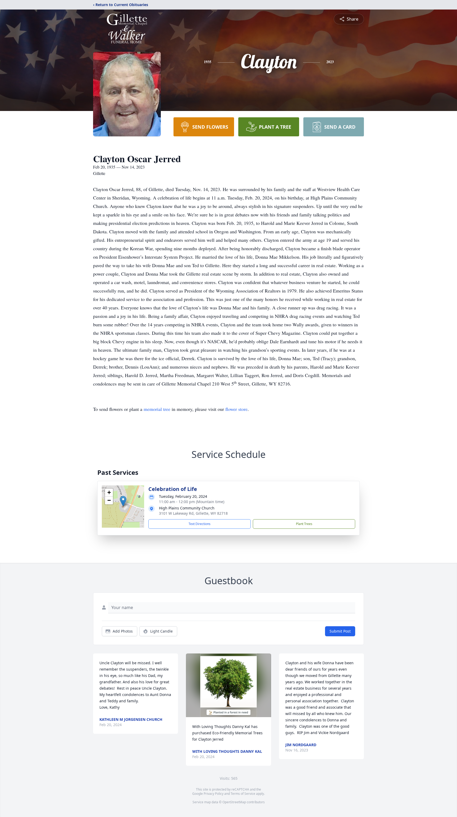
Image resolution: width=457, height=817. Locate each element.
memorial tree (157, 409)
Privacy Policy (213, 793)
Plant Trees (304, 524)
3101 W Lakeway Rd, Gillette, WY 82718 (193, 513)
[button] (123, 501)
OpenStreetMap (234, 802)
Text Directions (200, 524)
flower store (236, 409)
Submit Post (340, 631)
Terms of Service (243, 793)
